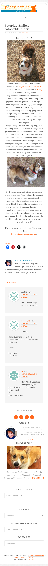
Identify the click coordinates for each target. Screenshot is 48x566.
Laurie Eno (25, 321)
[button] (24, 17)
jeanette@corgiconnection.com (23, 234)
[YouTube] (32, 417)
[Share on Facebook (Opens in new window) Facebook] (7, 247)
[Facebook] (16, 417)
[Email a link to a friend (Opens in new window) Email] (24, 247)
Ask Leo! (32, 559)
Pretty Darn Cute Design (24, 557)
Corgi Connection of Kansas (29, 86)
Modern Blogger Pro (36, 555)
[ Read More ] (38, 478)
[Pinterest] (21, 417)
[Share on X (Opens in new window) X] (19, 247)
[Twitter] (27, 417)
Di (22, 371)
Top (45, 563)
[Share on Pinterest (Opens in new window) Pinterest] (13, 247)
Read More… (32, 439)
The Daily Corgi (19, 8)
